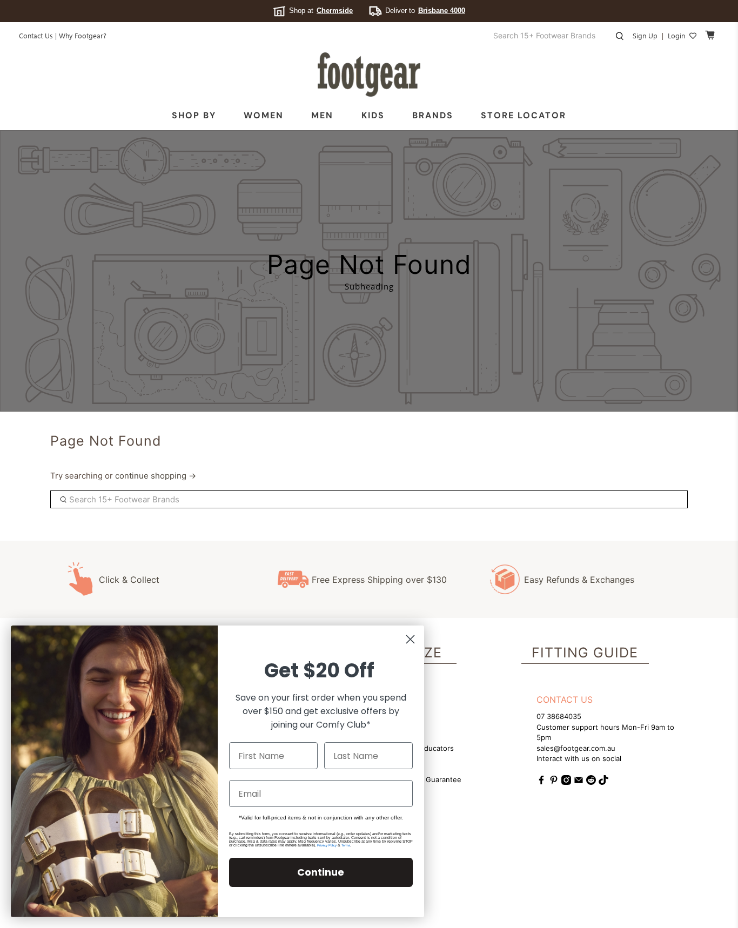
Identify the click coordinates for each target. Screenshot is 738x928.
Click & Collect (129, 579)
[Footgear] (369, 74)
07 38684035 (558, 716)
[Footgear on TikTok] (603, 782)
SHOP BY (194, 115)
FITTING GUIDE (585, 652)
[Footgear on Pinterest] (554, 782)
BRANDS (432, 115)
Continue (320, 872)
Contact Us (36, 35)
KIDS (373, 115)
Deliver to (425, 10)
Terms (345, 845)
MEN (322, 115)
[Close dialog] (410, 639)
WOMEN (264, 115)
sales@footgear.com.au (575, 748)
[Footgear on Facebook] (541, 782)
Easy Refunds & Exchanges (579, 579)
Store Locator (523, 115)
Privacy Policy (327, 845)
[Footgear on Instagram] (566, 782)
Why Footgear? (82, 35)
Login (676, 35)
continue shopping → (155, 475)
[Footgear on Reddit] (591, 782)
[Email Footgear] (578, 782)
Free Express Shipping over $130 (379, 579)
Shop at (321, 10)
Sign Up (645, 35)
